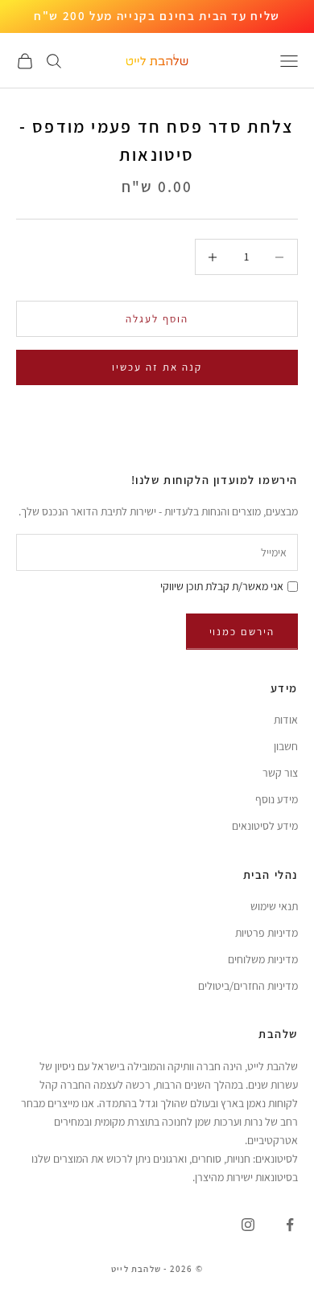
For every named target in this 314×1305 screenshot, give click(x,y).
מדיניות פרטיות (266, 932)
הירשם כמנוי (242, 631)
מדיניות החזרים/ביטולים (248, 986)
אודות (286, 719)
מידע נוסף (276, 799)
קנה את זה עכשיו (156, 367)
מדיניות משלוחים (263, 959)
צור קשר (280, 772)
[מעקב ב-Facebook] (290, 1225)
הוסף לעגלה (157, 319)
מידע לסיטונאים (265, 826)
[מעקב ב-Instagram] (248, 1225)
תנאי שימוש (274, 906)
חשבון (286, 746)
